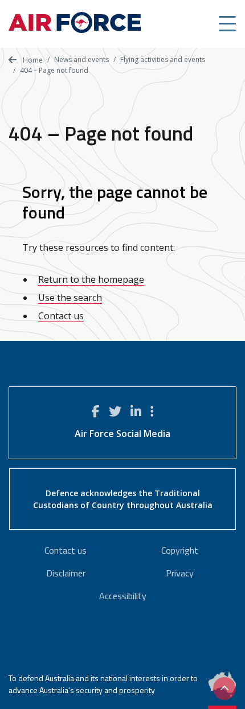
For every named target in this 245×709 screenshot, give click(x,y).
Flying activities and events (162, 59)
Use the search (70, 297)
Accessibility (122, 596)
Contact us (61, 316)
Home (32, 60)
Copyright (179, 550)
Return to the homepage (91, 279)
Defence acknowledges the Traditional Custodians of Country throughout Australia (123, 499)
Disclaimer (65, 573)
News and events (81, 59)
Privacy (180, 573)
